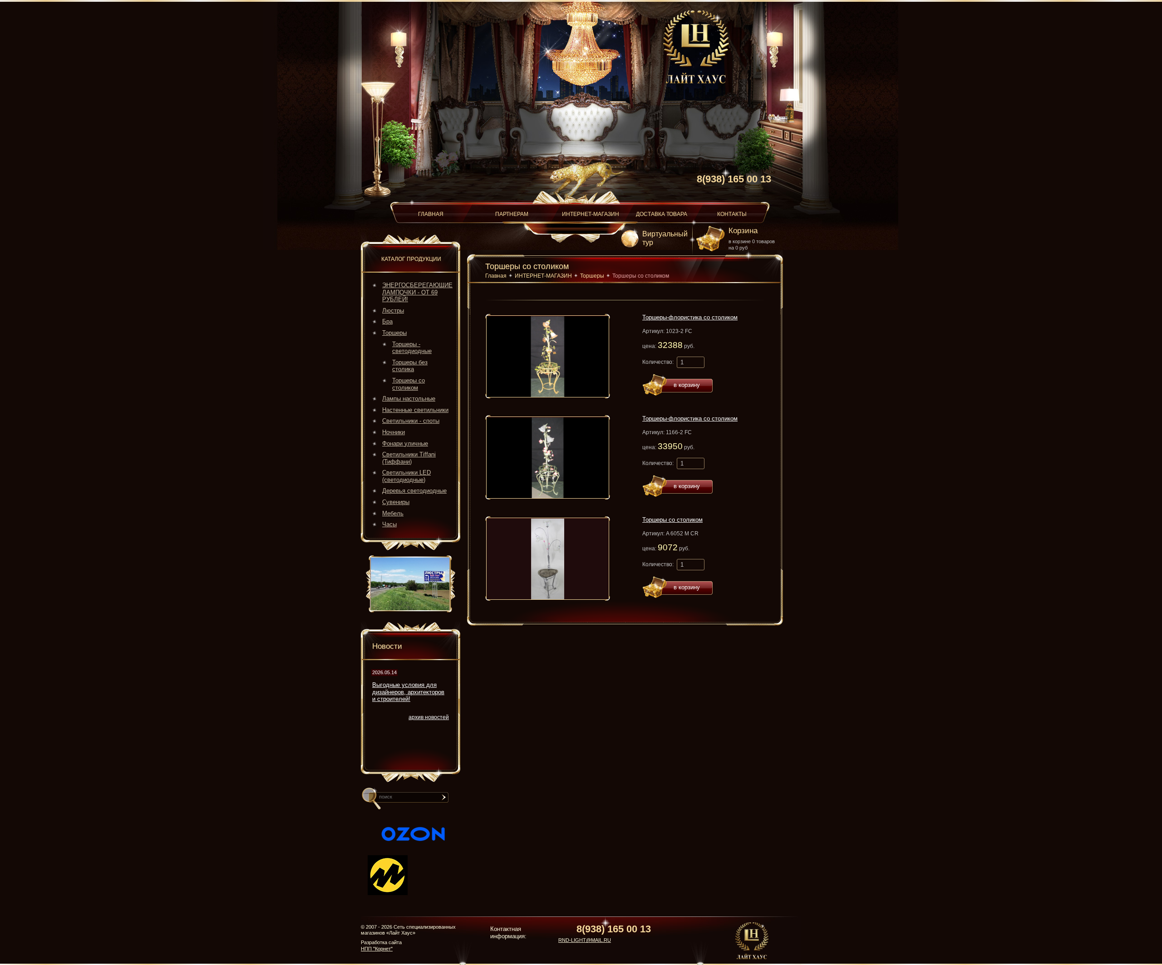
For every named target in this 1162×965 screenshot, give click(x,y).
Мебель (393, 513)
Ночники (393, 432)
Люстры (393, 310)
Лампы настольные (408, 398)
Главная (496, 276)
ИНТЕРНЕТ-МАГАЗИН (543, 276)
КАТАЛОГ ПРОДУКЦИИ (411, 259)
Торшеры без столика (410, 366)
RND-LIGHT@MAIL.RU (584, 940)
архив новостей (429, 717)
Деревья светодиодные (414, 490)
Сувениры (395, 502)
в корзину (687, 385)
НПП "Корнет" (377, 948)
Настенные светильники (415, 410)
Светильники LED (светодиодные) (406, 476)
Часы (389, 524)
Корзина (743, 230)
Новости (387, 646)
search (445, 801)
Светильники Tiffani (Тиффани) (409, 458)
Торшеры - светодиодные (412, 348)
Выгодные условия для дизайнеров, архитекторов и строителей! (408, 691)
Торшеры (394, 332)
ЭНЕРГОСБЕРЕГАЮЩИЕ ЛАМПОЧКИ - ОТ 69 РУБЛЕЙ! (417, 292)
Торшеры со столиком (408, 384)
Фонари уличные (405, 443)
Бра (387, 321)
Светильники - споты (410, 420)
